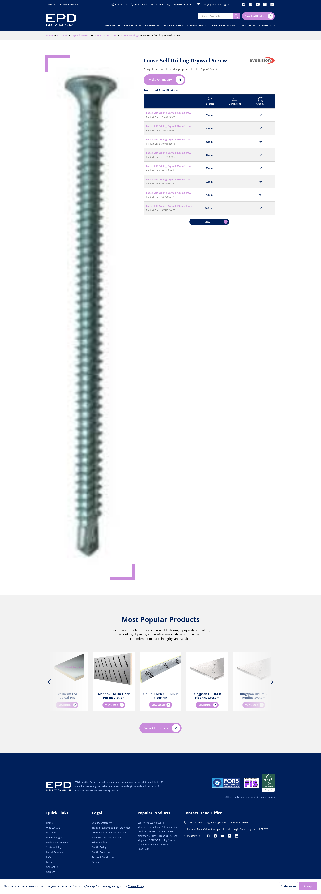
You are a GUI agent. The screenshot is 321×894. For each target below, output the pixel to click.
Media (49, 862)
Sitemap (96, 862)
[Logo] (58, 786)
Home (49, 822)
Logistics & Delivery (223, 25)
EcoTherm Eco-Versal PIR (67, 696)
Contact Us (267, 25)
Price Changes (173, 25)
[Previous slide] (50, 682)
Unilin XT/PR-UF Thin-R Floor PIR (160, 696)
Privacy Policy (99, 842)
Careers (50, 871)
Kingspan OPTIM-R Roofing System (254, 696)
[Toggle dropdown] (140, 25)
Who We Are (112, 25)
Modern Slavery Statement (107, 837)
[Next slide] (270, 682)
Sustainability (196, 25)
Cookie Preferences (102, 852)
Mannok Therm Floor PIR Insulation (114, 696)
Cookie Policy (99, 847)
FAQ (48, 857)
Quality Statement (102, 822)
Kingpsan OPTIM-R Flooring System (207, 696)
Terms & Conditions (103, 857)
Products (130, 25)
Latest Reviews (54, 852)
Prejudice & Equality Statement (109, 832)
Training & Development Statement (111, 827)
